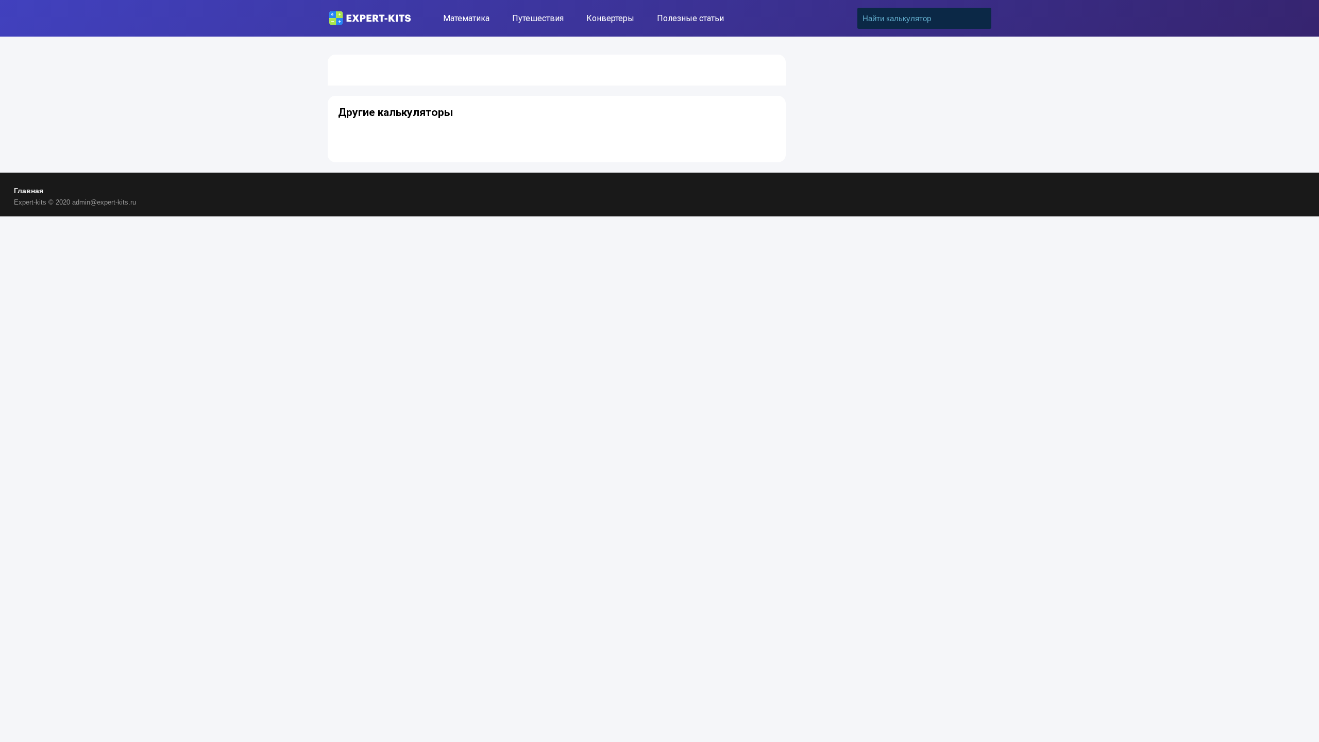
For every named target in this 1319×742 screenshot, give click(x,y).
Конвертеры (610, 18)
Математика (466, 18)
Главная (28, 191)
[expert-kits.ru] (370, 18)
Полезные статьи (690, 18)
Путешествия (538, 18)
